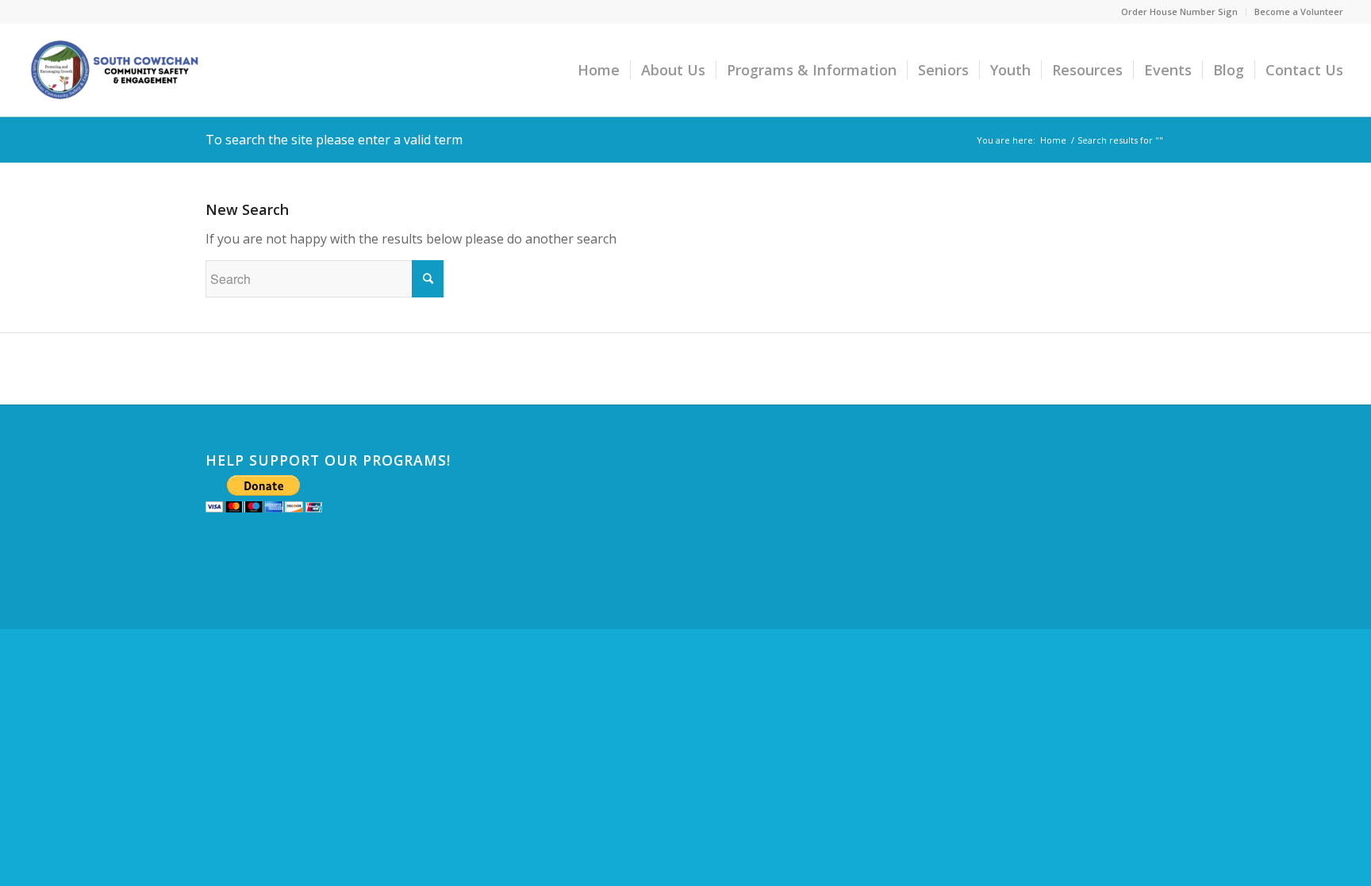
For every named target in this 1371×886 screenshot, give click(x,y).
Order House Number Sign (1179, 11)
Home (1053, 140)
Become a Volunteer (1298, 11)
